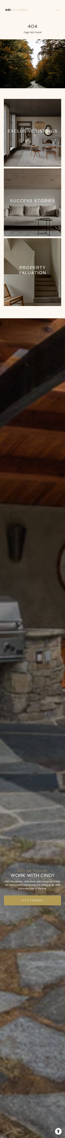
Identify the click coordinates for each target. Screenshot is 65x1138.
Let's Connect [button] (32, 900)
